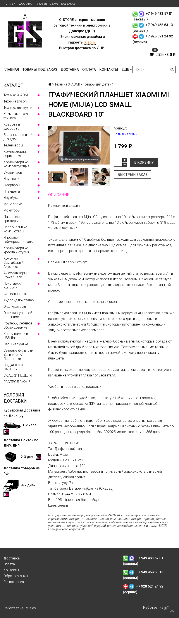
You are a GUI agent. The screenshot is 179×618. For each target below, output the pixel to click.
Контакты (108, 69)
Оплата (89, 69)
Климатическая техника (15, 116)
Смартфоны (12, 185)
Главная (11, 69)
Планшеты (11, 191)
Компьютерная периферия (15, 153)
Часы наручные (15, 344)
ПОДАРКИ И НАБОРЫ (13, 367)
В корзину (144, 162)
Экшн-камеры (14, 306)
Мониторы (11, 210)
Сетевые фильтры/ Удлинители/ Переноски (18, 354)
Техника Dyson (15, 101)
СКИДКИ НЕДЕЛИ (17, 375)
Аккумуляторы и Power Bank (16, 275)
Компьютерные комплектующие (16, 164)
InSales (30, 608)
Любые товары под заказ (56, 3)
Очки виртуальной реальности (17, 315)
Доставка (26, 3)
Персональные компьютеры (15, 229)
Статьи (10, 3)
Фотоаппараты (15, 294)
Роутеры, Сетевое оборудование (17, 325)
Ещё (125, 69)
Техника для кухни (17, 108)
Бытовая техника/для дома (17, 137)
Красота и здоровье (11, 126)
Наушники (11, 179)
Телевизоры (13, 145)
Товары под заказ (39, 69)
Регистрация (13, 582)
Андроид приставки (18, 300)
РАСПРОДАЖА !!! (16, 382)
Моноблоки (12, 204)
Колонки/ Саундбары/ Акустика (13, 262)
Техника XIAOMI (16, 95)
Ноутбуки (11, 198)
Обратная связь (16, 576)
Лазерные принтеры (11, 219)
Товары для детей (97, 84)
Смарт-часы (12, 172)
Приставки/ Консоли (12, 285)
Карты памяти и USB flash (15, 336)
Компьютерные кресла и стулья (16, 250)
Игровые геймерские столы (18, 239)
